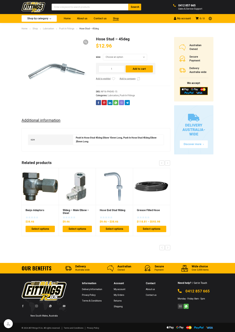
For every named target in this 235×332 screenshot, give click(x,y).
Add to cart (139, 69)
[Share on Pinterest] (104, 102)
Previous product (162, 247)
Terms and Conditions (73, 328)
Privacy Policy (93, 328)
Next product (167, 247)
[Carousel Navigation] (164, 163)
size (98, 57)
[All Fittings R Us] (33, 7)
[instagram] (36, 305)
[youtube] (64, 305)
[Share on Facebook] (98, 102)
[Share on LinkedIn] (110, 102)
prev (161, 163)
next (167, 163)
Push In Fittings (66, 28)
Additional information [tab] (41, 120)
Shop (35, 28)
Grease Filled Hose (148, 210)
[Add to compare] (138, 78)
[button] (85, 42)
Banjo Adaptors (35, 210)
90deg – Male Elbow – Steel (76, 211)
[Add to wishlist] (113, 78)
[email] (180, 306)
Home (24, 28)
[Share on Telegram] (127, 102)
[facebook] (22, 305)
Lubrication (48, 28)
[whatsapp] (50, 305)
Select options (40, 229)
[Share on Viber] (121, 102)
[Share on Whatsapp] (115, 102)
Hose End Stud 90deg (112, 210)
